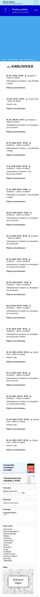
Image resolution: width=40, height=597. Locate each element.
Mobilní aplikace (9, 2)
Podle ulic (4, 59)
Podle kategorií (13, 59)
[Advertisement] (20, 38)
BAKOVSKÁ (7, 558)
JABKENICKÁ (7, 561)
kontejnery (31, 76)
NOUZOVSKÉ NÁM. (9, 534)
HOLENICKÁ (7, 552)
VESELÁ (6, 545)
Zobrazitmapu (18, 581)
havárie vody (33, 99)
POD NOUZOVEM (9, 554)
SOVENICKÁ (7, 538)
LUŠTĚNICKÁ (7, 543)
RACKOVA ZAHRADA (10, 556)
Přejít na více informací (15, 88)
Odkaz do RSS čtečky (10, 503)
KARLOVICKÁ (7, 529)
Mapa (21, 59)
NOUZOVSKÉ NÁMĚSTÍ (11, 531)
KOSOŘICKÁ (7, 547)
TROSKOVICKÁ (8, 540)
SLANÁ (5, 549)
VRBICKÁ (6, 536)
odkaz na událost (13, 78)
